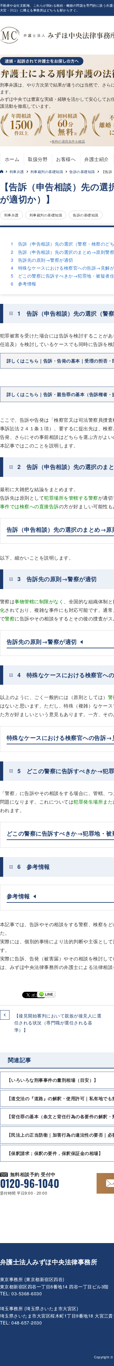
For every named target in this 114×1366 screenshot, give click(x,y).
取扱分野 (38, 159)
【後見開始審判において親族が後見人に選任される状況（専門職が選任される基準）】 (57, 1022)
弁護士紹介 (96, 159)
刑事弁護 (17, 171)
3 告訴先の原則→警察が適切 (42, 260)
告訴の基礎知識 (82, 171)
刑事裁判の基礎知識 (46, 171)
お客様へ (66, 159)
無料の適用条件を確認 (68, 141)
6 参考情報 (23, 283)
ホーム (12, 159)
